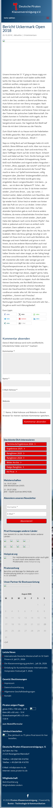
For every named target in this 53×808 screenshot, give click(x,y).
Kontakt (7, 695)
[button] (10, 314)
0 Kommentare (30, 35)
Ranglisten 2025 (14, 453)
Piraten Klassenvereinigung (23, 800)
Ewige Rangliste (14, 467)
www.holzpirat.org (32, 561)
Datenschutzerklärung (14, 687)
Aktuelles (18, 35)
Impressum (9, 683)
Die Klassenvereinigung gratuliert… (19, 663)
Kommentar (9, 351)
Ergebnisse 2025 (15, 448)
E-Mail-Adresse (10, 389)
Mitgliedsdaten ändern (13, 785)
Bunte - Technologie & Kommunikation (26, 803)
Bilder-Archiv (13, 462)
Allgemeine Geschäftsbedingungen (19, 691)
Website (6, 401)
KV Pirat (10, 471)
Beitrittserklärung (10, 782)
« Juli (6, 642)
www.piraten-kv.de (19, 770)
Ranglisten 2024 (14, 458)
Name (6, 378)
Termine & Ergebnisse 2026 (20, 444)
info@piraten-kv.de (17, 767)
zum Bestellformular (13, 724)
